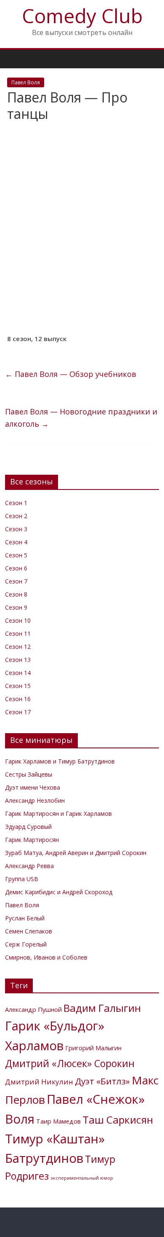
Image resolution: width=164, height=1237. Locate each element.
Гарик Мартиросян (32, 840)
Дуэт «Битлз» (102, 1081)
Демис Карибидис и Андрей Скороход (58, 892)
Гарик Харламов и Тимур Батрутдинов (60, 761)
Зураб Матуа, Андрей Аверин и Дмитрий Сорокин (75, 853)
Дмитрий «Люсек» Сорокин (70, 1063)
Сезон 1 (16, 503)
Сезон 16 (18, 699)
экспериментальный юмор (81, 1178)
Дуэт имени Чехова (32, 787)
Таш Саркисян (117, 1120)
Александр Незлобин (35, 800)
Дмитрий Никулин (39, 1081)
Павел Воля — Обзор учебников (70, 374)
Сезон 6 (16, 568)
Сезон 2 (16, 516)
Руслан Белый (25, 918)
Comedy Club (82, 16)
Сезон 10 (18, 620)
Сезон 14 (18, 673)
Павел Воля (25, 82)
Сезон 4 (16, 542)
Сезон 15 (18, 686)
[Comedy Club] (13, 58)
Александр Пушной (33, 1010)
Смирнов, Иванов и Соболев (46, 957)
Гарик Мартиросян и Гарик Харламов (58, 813)
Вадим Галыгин (102, 1008)
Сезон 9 (16, 607)
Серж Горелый (26, 944)
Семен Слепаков (28, 931)
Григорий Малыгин (93, 1048)
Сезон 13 (18, 660)
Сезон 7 (16, 581)
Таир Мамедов (58, 1121)
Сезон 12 (18, 647)
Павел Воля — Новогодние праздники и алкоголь (81, 417)
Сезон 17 (18, 712)
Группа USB (21, 879)
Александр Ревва (29, 866)
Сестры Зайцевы (28, 774)
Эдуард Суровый (28, 827)
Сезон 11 (18, 633)
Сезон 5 (16, 555)
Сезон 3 (16, 529)
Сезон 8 (16, 594)
